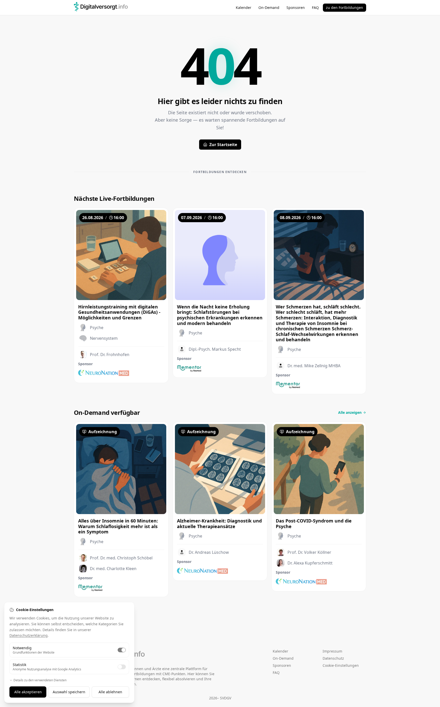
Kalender (243, 7)
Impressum (332, 651)
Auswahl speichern (69, 691)
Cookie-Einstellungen (341, 665)
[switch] (122, 650)
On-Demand (268, 7)
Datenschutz (333, 658)
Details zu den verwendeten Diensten (39, 680)
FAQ (315, 7)
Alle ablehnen (110, 691)
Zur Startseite (223, 144)
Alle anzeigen (350, 412)
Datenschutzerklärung (28, 635)
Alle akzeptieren (28, 691)
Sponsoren (295, 7)
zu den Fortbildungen (344, 7)
